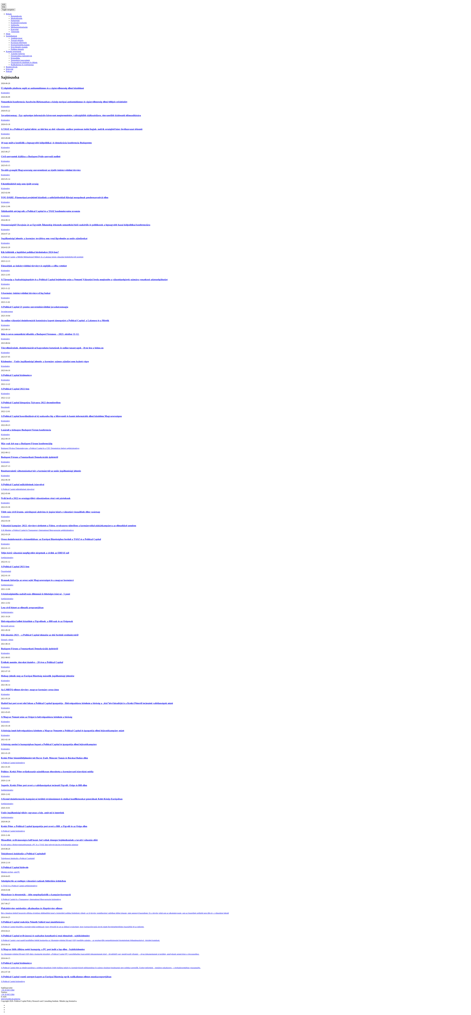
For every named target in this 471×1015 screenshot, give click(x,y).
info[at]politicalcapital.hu (10, 999)
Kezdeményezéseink (19, 23)
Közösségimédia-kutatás (20, 45)
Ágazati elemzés (17, 40)
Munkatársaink (16, 18)
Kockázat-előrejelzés (19, 43)
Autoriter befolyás (18, 54)
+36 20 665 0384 (7, 990)
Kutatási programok (13, 51)
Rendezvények (11, 67)
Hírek (8, 34)
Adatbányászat (16, 38)
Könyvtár (9, 69)
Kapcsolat (15, 29)
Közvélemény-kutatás (19, 47)
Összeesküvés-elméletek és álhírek (24, 62)
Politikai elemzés (17, 49)
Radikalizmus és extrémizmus (22, 65)
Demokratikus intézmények (21, 56)
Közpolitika (15, 58)
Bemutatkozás (16, 16)
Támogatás (15, 32)
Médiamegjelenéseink (19, 27)
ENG (3, 7)
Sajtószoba (15, 25)
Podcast (9, 71)
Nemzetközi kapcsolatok (20, 60)
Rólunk (9, 14)
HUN (3, 4)
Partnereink (15, 21)
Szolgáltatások (11, 36)
